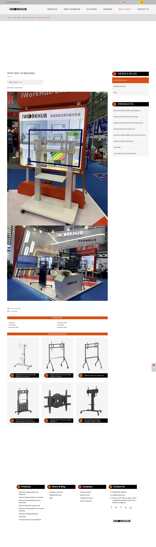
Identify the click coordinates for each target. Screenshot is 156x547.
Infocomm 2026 (13, 327)
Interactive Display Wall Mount (123, 141)
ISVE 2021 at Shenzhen (43, 17)
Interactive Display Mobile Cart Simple (126, 116)
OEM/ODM (107, 9)
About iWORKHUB (72, 9)
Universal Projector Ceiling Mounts (125, 153)
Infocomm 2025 (62, 322)
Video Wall (117, 147)
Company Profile (85, 492)
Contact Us (143, 9)
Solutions (91, 9)
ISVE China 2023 (15, 308)
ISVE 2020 (14, 311)
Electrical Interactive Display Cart (124, 129)
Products (52, 9)
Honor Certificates (86, 501)
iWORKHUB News (120, 86)
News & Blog (124, 9)
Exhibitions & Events (28, 17)
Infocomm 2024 (62, 327)
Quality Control (85, 495)
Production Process (86, 498)
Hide (20, 82)
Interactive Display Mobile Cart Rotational (127, 110)
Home (9, 17)
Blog (115, 92)
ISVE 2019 (61, 325)
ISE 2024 (12, 322)
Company (87, 486)
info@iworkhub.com (14, 2)
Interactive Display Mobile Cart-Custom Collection (129, 135)
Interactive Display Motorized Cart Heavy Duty (128, 123)
